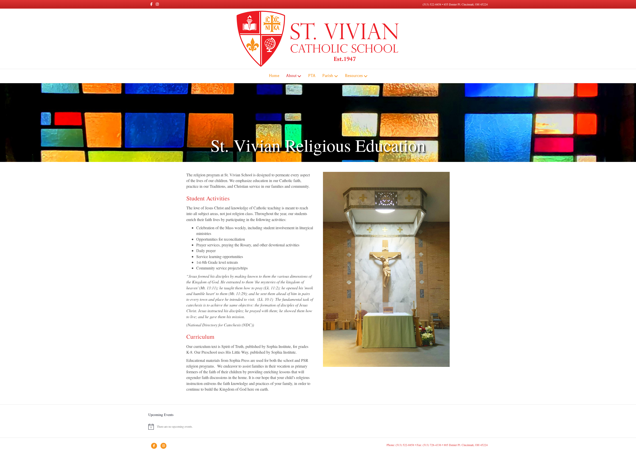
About (291, 76)
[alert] (318, 427)
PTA (311, 76)
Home (274, 76)
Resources (354, 76)
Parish (327, 76)
